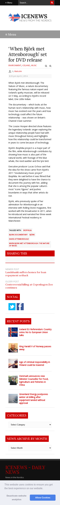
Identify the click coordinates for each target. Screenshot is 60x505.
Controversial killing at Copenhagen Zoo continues (29, 286)
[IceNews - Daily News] (30, 23)
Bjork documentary (18, 234)
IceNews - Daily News (25, 469)
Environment (14, 65)
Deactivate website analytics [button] (16, 497)
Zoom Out (46, 66)
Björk (32, 234)
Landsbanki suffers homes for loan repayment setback (25, 274)
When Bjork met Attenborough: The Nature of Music (29, 244)
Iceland (26, 65)
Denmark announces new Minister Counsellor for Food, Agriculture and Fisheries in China (33, 380)
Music (34, 65)
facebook (20, 306)
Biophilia (27, 230)
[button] (44, 488)
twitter (12, 306)
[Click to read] (13, 332)
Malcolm (18, 71)
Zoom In (50, 66)
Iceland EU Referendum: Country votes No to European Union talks (35, 332)
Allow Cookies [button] (42, 497)
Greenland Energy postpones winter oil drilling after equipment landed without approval (33, 398)
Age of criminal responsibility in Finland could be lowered (34, 363)
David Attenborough (19, 239)
